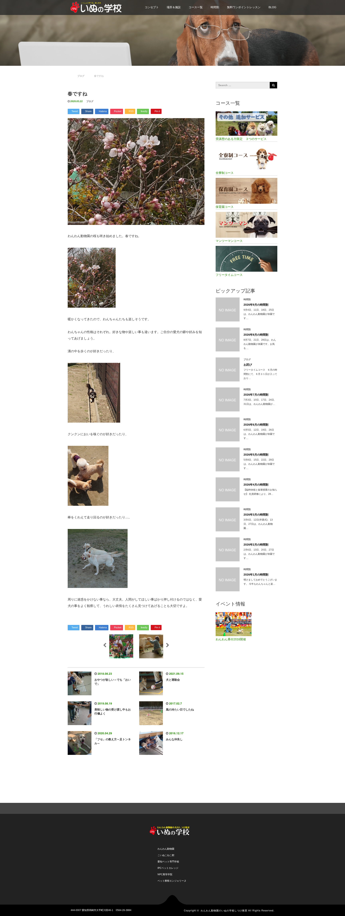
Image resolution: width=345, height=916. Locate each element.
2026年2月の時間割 (256, 544)
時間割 (215, 7)
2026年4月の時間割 (256, 484)
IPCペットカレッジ (168, 868)
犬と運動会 (173, 679)
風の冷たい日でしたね (180, 709)
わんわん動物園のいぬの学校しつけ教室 (224, 910)
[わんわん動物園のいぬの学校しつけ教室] (98, 7)
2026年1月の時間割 (256, 574)
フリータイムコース (229, 274)
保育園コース (225, 207)
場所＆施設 (174, 7)
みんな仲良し (174, 739)
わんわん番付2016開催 (231, 639)
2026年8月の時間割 (256, 334)
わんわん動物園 (166, 848)
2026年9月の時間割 (256, 304)
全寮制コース (225, 173)
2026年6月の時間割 (256, 424)
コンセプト (152, 7)
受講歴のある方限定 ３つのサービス (241, 139)
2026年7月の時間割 (256, 394)
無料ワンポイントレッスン (244, 7)
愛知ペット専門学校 (168, 861)
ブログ (89, 101)
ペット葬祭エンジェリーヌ (172, 880)
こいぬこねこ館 (166, 855)
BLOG (272, 7)
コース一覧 (196, 7)
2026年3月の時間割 (256, 514)
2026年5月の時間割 (256, 454)
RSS (271, 808)
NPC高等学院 (165, 874)
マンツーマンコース (229, 240)
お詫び (248, 364)
